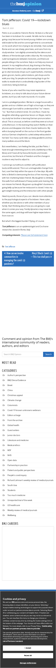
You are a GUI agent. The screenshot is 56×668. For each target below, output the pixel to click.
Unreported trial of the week (19, 500)
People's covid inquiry (17, 475)
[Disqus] (28, 302)
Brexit (9, 385)
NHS (9, 455)
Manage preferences (28, 663)
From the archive (14, 420)
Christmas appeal (15, 395)
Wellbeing (11, 515)
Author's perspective (16, 375)
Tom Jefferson (10, 247)
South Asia (12, 485)
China (10, 390)
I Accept (28, 648)
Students (11, 490)
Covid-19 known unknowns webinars (24, 410)
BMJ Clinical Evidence (16, 380)
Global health (13, 425)
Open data (12, 460)
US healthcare (13, 505)
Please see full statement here (34, 235)
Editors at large (14, 415)
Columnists (12, 405)
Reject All (28, 656)
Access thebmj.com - (22, 11)
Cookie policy (47, 626)
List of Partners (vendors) (13, 641)
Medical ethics (13, 445)
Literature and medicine (18, 440)
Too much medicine (16, 495)
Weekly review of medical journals (22, 510)
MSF (9, 450)
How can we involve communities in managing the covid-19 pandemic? (14, 258)
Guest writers (13, 430)
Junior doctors (13, 435)
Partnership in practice (17, 465)
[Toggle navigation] (5, 4)
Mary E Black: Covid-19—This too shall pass (41, 255)
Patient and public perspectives (21, 470)
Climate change (14, 400)
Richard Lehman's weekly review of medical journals (30, 480)
